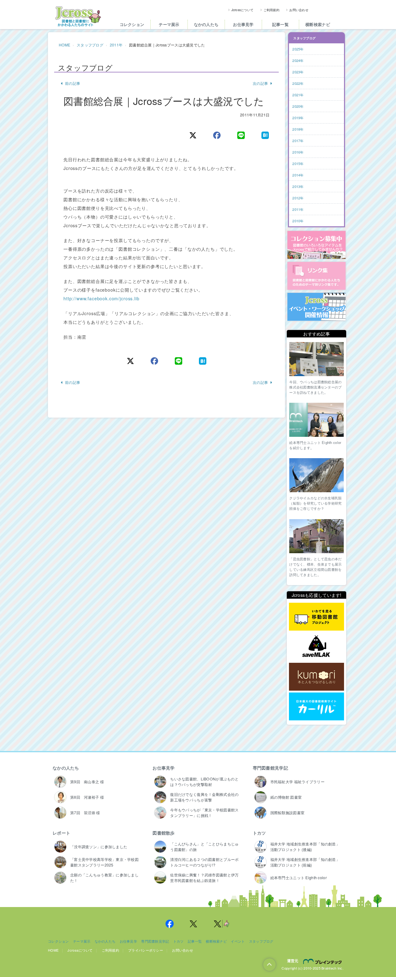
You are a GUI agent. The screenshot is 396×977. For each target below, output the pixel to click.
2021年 (297, 94)
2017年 (297, 140)
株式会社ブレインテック (323, 961)
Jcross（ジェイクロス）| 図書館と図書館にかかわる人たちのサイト (78, 16)
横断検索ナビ (317, 24)
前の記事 (72, 83)
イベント (238, 941)
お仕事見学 (243, 24)
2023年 (297, 71)
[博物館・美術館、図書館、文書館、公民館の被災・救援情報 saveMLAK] (316, 647)
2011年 (116, 44)
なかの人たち (206, 24)
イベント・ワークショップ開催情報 (316, 307)
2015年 (297, 163)
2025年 (297, 48)
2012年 (297, 197)
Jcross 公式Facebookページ (169, 923)
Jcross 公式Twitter (193, 923)
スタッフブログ (90, 44)
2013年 (297, 186)
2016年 (297, 152)
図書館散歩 (163, 833)
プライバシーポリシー (145, 950)
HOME (64, 44)
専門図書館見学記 (270, 768)
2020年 (297, 106)
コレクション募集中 (316, 245)
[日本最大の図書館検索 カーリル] (316, 707)
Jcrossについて (242, 10)
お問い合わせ (298, 10)
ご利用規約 (271, 10)
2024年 (297, 60)
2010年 (297, 220)
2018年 (297, 129)
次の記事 (260, 83)
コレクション (132, 24)
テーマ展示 (169, 24)
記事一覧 (280, 24)
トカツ (259, 833)
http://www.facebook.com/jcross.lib (101, 298)
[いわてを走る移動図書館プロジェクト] (316, 617)
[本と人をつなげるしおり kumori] (316, 676)
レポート (61, 833)
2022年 (297, 83)
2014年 (297, 174)
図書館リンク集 (316, 276)
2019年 (297, 117)
